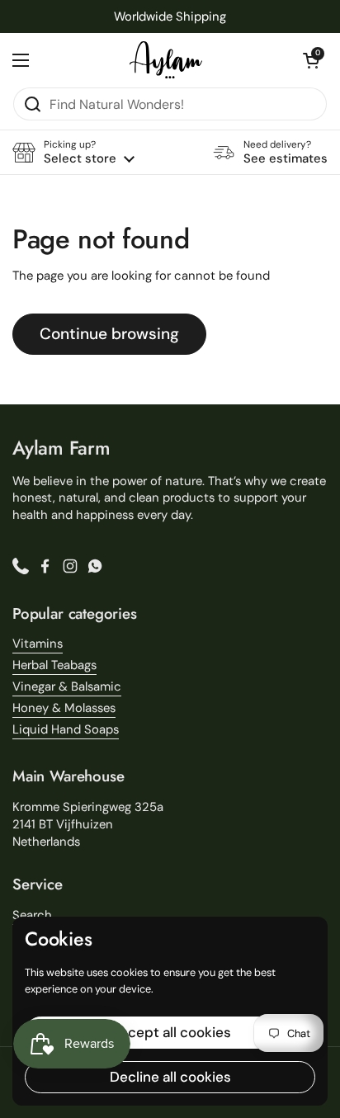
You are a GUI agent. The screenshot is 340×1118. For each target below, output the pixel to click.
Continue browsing (109, 333)
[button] (311, 60)
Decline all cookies (170, 1077)
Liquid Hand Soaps (65, 729)
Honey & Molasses (64, 708)
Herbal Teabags (54, 665)
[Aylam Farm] (166, 59)
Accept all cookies (170, 1032)
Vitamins (37, 643)
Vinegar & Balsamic (66, 686)
